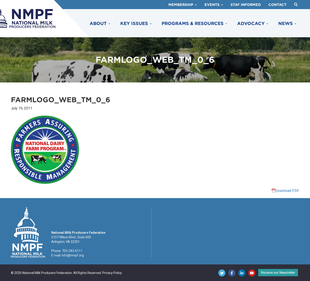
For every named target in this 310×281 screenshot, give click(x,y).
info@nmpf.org (73, 255)
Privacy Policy (112, 273)
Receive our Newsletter (278, 272)
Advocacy (251, 23)
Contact (277, 5)
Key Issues (134, 23)
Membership (181, 5)
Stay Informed (246, 5)
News (286, 23)
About (99, 23)
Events (212, 5)
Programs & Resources (193, 23)
